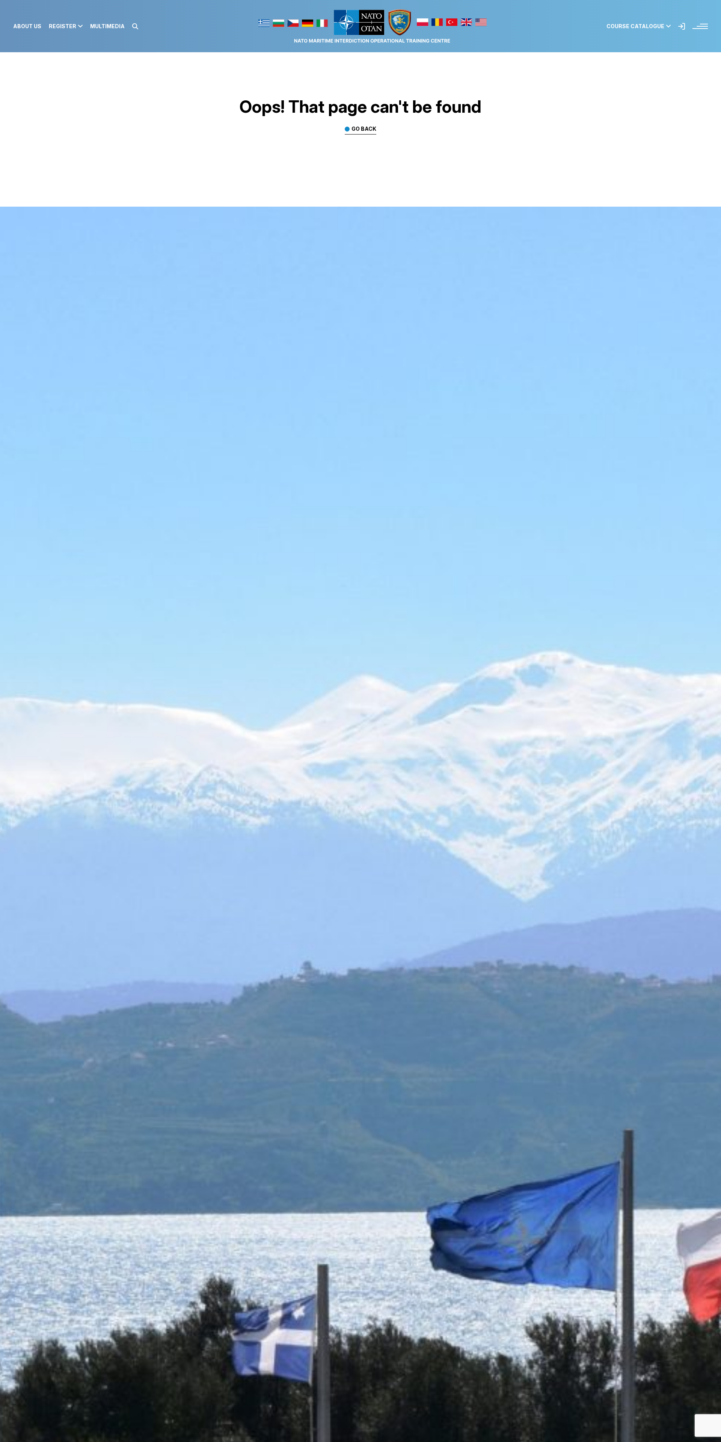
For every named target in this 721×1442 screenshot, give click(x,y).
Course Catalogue (635, 26)
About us (27, 26)
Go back (363, 129)
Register (62, 26)
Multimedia (107, 26)
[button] (135, 26)
